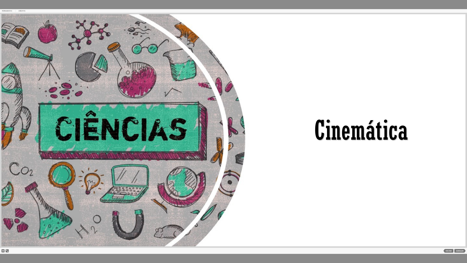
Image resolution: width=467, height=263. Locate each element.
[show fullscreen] (7, 250)
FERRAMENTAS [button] (7, 11)
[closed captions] (3, 250)
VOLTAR (449, 251)
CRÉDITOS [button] (21, 11)
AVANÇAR (460, 251)
